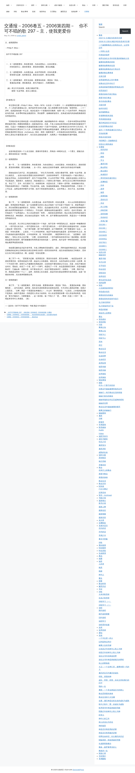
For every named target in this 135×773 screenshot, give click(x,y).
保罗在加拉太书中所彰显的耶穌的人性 (114, 58)
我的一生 (102, 686)
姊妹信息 (102, 255)
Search (102, 27)
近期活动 (102, 492)
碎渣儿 (101, 715)
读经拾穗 (103, 214)
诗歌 (15, 12)
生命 (101, 185)
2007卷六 (103, 242)
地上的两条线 (104, 663)
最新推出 (102, 501)
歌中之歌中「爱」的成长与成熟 (111, 704)
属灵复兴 (102, 445)
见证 (101, 203)
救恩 (100, 568)
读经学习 (102, 621)
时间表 (101, 486)
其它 (100, 345)
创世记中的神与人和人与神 (109, 652)
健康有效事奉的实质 (107, 66)
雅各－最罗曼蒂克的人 (108, 747)
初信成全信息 (104, 292)
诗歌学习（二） (105, 605)
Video (101, 434)
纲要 (100, 581)
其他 (100, 342)
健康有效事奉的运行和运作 (109, 69)
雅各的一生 (103, 751)
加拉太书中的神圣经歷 (108, 656)
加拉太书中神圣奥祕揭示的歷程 (111, 660)
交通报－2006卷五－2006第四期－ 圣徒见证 (22, 317)
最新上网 (102, 507)
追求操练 (102, 374)
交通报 (86, 12)
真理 (101, 189)
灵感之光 (102, 535)
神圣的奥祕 (103, 309)
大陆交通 (102, 105)
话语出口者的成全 (106, 144)
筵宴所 (101, 422)
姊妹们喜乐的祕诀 (106, 396)
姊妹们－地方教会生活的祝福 (110, 392)
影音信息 (116, 5)
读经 (32, 5)
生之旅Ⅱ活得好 (104, 302)
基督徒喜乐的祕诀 (106, 295)
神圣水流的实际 (105, 137)
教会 (83, 5)
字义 (101, 160)
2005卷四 (103, 235)
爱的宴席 (102, 545)
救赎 (100, 571)
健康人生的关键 (105, 645)
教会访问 (102, 484)
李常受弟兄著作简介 (108, 178)
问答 (93, 5)
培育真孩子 (103, 91)
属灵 (100, 416)
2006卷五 (33, 312)
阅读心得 (102, 753)
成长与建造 (58, 5)
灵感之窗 (103, 221)
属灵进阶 (102, 449)
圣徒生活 (103, 200)
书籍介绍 (102, 498)
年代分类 (102, 262)
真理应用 (102, 363)
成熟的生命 (103, 452)
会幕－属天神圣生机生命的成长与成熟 (114, 701)
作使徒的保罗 (104, 55)
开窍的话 (102, 532)
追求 (100, 627)
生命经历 (102, 359)
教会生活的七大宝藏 (107, 697)
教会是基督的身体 (106, 694)
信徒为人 (102, 334)
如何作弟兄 (103, 108)
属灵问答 (103, 164)
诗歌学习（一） (105, 601)
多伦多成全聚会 (105, 101)
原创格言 (102, 458)
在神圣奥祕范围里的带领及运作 (111, 87)
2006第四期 (42, 312)
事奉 (100, 35)
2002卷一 (103, 225)
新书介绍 (102, 503)
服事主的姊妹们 (105, 410)
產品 (100, 556)
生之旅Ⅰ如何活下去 (106, 306)
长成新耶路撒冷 (105, 744)
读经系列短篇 (104, 625)
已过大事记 (103, 489)
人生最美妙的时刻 (106, 288)
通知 (100, 633)
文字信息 (102, 266)
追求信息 (102, 276)
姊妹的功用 (103, 403)
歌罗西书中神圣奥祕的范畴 (109, 708)
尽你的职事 (103, 133)
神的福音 (102, 726)
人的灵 (101, 564)
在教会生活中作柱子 (107, 83)
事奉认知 (102, 327)
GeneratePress (78, 770)
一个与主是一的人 (106, 638)
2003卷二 (103, 228)
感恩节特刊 (103, 436)
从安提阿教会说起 (106, 126)
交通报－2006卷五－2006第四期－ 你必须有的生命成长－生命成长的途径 (32, 314)
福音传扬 (102, 367)
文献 (100, 418)
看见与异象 (103, 539)
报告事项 (102, 380)
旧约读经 (102, 618)
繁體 (100, 24)
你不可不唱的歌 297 (14, 312)
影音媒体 (102, 427)
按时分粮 (44, 5)
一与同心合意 (104, 51)
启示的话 (102, 528)
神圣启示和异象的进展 (108, 733)
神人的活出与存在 (106, 722)
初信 (101, 153)
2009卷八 (103, 250)
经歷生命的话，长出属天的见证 (111, 736)
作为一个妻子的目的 (107, 385)
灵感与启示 (20, 5)
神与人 (101, 575)
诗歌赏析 (26, 312)
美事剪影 (103, 196)
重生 (100, 317)
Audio (101, 430)
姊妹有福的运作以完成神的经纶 (111, 400)
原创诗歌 (102, 322)
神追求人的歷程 (105, 313)
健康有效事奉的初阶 (107, 62)
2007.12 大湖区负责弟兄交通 (110, 38)
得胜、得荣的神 (105, 676)
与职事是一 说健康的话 (108, 141)
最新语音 (102, 517)
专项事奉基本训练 (106, 116)
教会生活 (102, 349)
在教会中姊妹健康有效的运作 (110, 389)
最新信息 (102, 510)
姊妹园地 (102, 413)
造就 (33, 12)
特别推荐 (102, 548)
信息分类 (72, 5)
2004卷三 (103, 232)
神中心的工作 (104, 719)
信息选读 (103, 149)
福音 (7, 5)
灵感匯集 (102, 759)
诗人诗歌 (103, 207)
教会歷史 (103, 167)
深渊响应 (103, 182)
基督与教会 (103, 474)
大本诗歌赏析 (104, 594)
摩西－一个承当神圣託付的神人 (111, 690)
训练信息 (102, 273)
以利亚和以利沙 (105, 642)
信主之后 (102, 442)
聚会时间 (102, 584)
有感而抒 (103, 174)
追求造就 (102, 630)
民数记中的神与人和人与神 (109, 711)
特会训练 (102, 551)
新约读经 (102, 610)
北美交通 (102, 76)
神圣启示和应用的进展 (108, 729)
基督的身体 (103, 477)
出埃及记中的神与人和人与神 (110, 649)
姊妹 (7, 12)
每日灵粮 (102, 461)
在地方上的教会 (105, 470)
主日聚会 (53, 12)
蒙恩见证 (64, 12)
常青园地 (102, 425)
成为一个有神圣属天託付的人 (110, 130)
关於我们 (102, 756)
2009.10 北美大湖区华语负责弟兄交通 (114, 41)
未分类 (101, 520)
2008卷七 (103, 246)
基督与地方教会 (105, 98)
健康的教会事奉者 (106, 73)
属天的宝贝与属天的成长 (108, 673)
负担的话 (103, 217)
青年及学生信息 (105, 280)
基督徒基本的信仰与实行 (108, 299)
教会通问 (103, 171)
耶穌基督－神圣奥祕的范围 (109, 740)
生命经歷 (102, 356)
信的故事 (74, 12)
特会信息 (102, 269)
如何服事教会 (104, 112)
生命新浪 (102, 553)
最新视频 (102, 514)
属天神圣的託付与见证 (108, 123)
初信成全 (102, 319)
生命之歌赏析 (104, 598)
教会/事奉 (24, 12)
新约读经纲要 (104, 614)
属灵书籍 (105, 5)
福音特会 (43, 12)
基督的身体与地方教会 (108, 94)
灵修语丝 (102, 465)
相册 (100, 559)
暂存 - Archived (105, 495)
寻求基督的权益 (105, 119)
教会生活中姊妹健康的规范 (109, 407)
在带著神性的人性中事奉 (108, 80)
